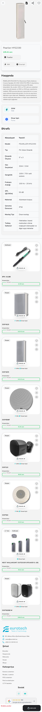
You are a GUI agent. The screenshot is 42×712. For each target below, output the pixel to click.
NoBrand (8, 245)
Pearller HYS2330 (12, 47)
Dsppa (7, 293)
